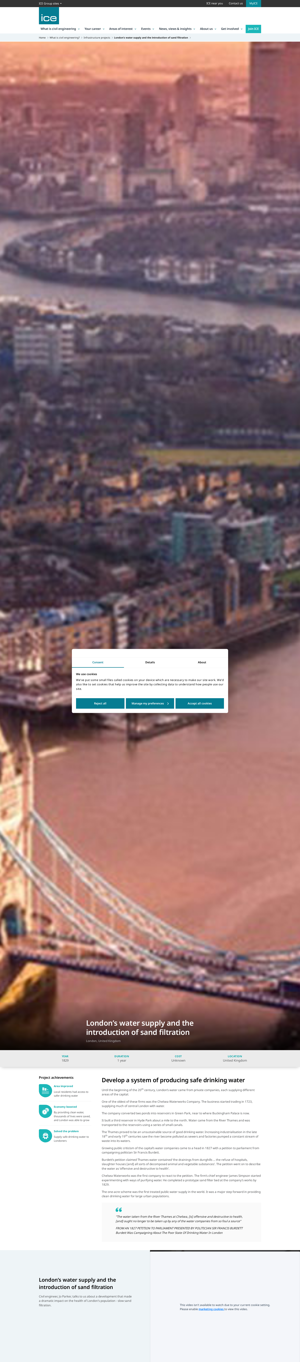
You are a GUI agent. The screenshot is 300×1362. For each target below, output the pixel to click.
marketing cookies (211, 1309)
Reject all (100, 703)
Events (146, 29)
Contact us (236, 3)
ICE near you (214, 3)
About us (206, 29)
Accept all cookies (200, 703)
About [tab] (202, 662)
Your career (93, 29)
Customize (150, 703)
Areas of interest (121, 29)
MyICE (253, 3)
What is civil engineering (58, 29)
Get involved (230, 29)
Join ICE (253, 29)
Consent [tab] (97, 662)
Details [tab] (150, 662)
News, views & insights (175, 29)
